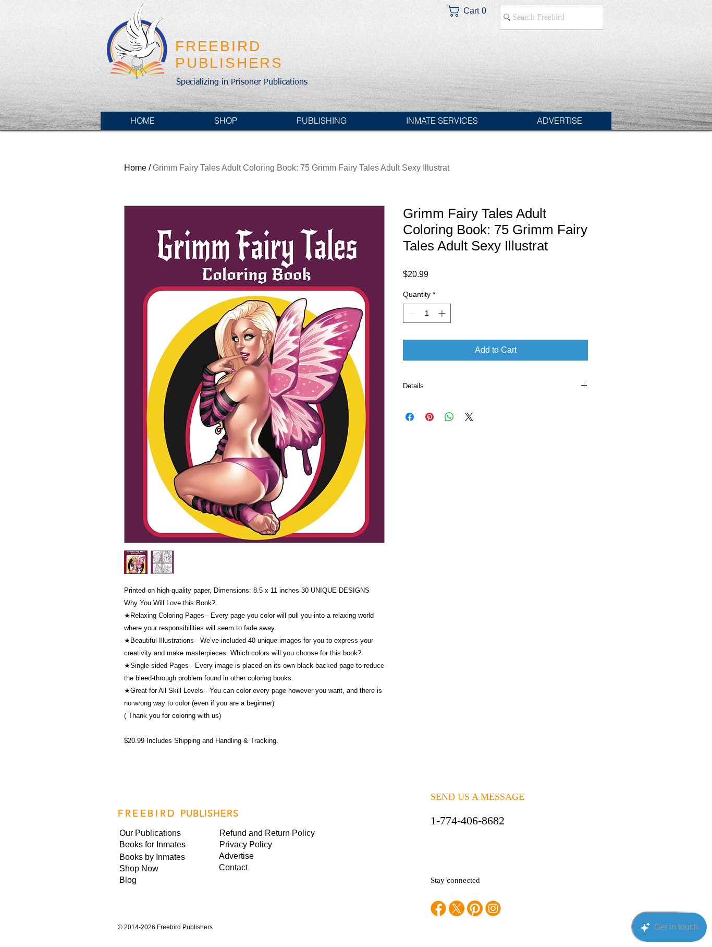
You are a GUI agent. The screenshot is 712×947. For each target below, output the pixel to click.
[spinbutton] (427, 313)
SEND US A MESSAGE (477, 797)
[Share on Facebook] (409, 417)
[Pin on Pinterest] (429, 417)
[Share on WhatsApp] (449, 417)
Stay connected (455, 880)
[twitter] (456, 908)
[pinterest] (475, 908)
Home (135, 167)
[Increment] (442, 313)
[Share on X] (469, 417)
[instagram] (493, 908)
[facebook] (438, 908)
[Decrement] (411, 313)
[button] (255, 844)
